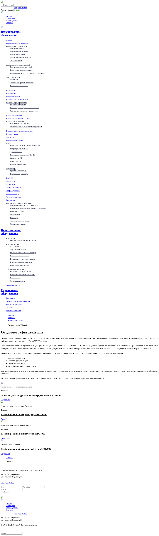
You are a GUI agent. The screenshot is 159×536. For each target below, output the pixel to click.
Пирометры (14, 218)
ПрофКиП (9, 178)
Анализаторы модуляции (19, 51)
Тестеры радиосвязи (13, 191)
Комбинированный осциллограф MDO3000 (23, 434)
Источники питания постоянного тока (19, 131)
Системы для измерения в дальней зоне (24, 111)
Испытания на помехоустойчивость (22, 259)
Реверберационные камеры (19, 265)
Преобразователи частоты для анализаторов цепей (28, 73)
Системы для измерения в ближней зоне (24, 108)
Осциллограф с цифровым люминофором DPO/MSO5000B (31, 395)
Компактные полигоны (18, 105)
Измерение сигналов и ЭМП (20, 123)
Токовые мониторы (12, 194)
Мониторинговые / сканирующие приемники (26, 127)
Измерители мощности (14, 115)
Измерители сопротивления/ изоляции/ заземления (28, 208)
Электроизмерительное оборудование (19, 203)
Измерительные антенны (19, 86)
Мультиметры (15, 215)
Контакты (9, 23)
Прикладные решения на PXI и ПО (22, 155)
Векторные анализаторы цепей (21, 67)
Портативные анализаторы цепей (22, 70)
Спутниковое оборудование (9, 292)
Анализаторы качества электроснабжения (24, 205)
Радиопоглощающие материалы (21, 262)
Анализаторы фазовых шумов (20, 57)
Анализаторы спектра (17, 54)
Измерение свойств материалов (17, 99)
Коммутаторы (10, 298)
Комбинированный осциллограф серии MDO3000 (26, 449)
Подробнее (5, 400)
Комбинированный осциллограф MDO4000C (24, 414)
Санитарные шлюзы (13, 285)
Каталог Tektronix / (15, 320)
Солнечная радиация (17, 281)
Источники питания (17, 211)
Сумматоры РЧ (15, 161)
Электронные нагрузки (18, 224)
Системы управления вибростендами (23, 240)
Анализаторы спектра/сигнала (16, 46)
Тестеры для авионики (13, 187)
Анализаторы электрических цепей (18, 65)
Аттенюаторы (10, 90)
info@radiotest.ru (20, 8)
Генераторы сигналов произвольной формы (25, 145)
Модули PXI (10, 143)
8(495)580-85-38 (7, 8)
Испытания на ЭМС (12, 244)
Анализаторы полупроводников (17, 43)
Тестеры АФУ (10, 184)
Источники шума (12, 134)
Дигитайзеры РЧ (16, 152)
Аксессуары (14, 79)
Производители (12, 21)
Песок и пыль (15, 278)
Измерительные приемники (15, 121)
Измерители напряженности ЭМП (18, 118)
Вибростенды (10, 238)
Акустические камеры (18, 249)
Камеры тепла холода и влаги (20, 271)
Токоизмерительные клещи (19, 221)
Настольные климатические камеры (22, 275)
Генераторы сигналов (13, 96)
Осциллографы (11, 169)
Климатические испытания (15, 270)
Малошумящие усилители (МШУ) (18, 301)
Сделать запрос (7, 10)
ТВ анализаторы (16, 61)
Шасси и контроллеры (18, 164)
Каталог (9, 16)
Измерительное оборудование (11, 33)
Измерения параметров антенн (16, 103)
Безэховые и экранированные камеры (23, 253)
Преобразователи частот (14, 304)
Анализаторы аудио (17, 48)
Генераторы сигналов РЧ (19, 149)
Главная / (11, 315)
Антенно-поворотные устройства (22, 83)
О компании (10, 18)
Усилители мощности (13, 197)
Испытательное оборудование (11, 232)
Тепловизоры (10, 181)
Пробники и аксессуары (18, 171)
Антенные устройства (13, 77)
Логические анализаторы (14, 140)
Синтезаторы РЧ (16, 158)
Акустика (9, 40)
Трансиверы (10, 307)
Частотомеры (10, 200)
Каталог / (11, 318)
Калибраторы (10, 137)
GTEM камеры (15, 246)
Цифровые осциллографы (19, 174)
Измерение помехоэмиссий (19, 256)
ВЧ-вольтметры (11, 93)
